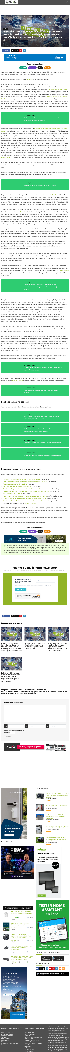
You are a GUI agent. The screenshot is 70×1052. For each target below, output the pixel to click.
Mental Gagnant (29, 1051)
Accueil (4, 17)
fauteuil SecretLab (6, 157)
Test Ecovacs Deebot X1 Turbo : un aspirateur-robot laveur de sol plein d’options (27, 501)
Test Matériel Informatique (51, 798)
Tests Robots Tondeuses (51, 842)
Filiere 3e (3, 1041)
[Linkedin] (56, 968)
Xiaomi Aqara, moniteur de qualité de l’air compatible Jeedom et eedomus (25, 496)
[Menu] (2, 2)
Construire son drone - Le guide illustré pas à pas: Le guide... (20, 924)
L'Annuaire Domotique (7, 1034)
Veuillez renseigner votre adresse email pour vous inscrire (23, 581)
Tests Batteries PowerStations (52, 819)
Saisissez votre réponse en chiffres (14, 730)
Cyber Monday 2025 (30, 1034)
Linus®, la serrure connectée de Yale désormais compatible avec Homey (24, 498)
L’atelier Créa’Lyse (29, 1049)
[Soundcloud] (60, 968)
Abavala (3, 1037)
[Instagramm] (47, 968)
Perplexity (32, 67)
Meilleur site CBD (29, 1048)
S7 (29, 212)
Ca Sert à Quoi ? (5, 1040)
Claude (47, 67)
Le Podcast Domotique (7, 1035)
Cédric (4, 44)
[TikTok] (43, 968)
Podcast (29, 79)
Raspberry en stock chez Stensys (33, 1043)
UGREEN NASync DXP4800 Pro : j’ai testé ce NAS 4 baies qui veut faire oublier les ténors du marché (57, 795)
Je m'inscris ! (20, 589)
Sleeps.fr (27, 1045)
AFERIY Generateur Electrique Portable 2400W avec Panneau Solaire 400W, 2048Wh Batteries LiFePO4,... (22, 957)
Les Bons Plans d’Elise (30, 1041)
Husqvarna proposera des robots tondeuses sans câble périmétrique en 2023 (26, 491)
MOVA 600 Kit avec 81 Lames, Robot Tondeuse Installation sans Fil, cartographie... (21, 947)
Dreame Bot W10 (64, 270)
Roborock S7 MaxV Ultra (50, 195)
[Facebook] (37, 968)
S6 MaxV (22, 212)
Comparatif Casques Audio (32, 1040)
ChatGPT (23, 67)
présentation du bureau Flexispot (58, 89)
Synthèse (9, 17)
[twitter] (40, 968)
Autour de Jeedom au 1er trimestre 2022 (15, 484)
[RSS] (63, 968)
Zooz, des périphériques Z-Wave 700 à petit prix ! (17, 486)
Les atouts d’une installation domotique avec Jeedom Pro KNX (22, 479)
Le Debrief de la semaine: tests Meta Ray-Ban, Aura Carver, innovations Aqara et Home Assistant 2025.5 (35, 645)
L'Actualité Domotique (7, 1032)
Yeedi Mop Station (17, 381)
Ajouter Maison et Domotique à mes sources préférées (52, 974)
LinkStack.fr (28, 1035)
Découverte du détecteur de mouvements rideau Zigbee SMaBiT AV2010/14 (25, 481)
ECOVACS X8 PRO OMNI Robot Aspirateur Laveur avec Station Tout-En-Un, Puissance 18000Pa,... (21, 936)
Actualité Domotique (31, 503)
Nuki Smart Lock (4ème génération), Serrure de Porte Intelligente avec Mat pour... (21, 913)
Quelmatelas (28, 1046)
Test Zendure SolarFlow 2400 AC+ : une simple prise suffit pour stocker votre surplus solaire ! (56, 816)
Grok (40, 67)
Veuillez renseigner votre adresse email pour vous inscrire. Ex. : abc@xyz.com (33, 585)
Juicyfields (4, 312)
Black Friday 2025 (29, 1032)
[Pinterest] (53, 968)
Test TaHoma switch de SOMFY (12, 493)
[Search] (67, 2)
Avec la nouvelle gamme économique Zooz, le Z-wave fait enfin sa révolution (26, 489)
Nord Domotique (5, 1038)
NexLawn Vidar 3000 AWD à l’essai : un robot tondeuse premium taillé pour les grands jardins (56, 839)
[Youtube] (50, 968)
